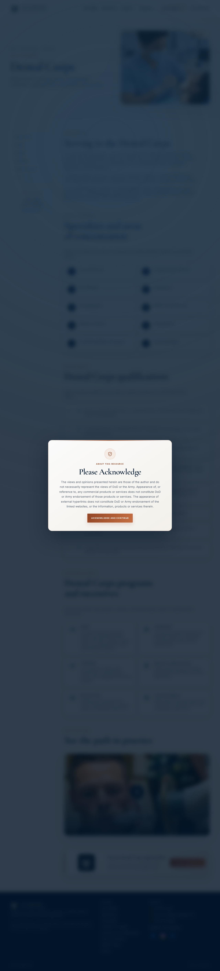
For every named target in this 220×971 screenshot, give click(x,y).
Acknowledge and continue (110, 518)
